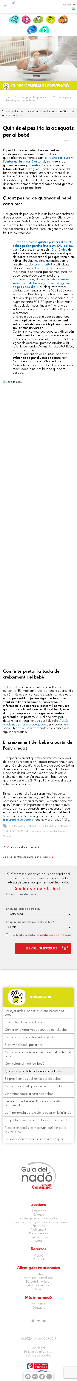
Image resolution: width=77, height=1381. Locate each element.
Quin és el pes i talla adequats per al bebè (34, 1071)
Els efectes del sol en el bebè (24, 1022)
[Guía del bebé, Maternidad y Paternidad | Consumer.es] (13, 6)
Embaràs (26, 20)
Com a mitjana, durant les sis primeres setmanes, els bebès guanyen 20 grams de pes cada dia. (41, 283)
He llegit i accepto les (41, 935)
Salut (32, 30)
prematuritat (43, 264)
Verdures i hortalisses (38, 1278)
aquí (19, 115)
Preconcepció (14, 20)
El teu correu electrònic (21, 894)
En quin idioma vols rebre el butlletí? (30, 922)
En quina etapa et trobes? (23, 909)
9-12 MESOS (22, 831)
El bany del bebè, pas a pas (24, 1045)
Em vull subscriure (41, 948)
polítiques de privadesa (55, 935)
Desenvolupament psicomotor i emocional (38, 1222)
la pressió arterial (31, 161)
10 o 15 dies (58, 249)
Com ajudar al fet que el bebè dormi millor (34, 1086)
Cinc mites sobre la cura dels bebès (29, 1094)
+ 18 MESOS (16, 826)
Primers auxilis (44, 30)
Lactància (59, 831)
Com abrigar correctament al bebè (29, 1037)
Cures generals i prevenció (38, 1218)
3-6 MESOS (61, 826)
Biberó (49, 831)
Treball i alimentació (38, 1285)
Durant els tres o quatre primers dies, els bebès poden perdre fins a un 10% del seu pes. (43, 246)
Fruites (38, 1274)
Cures (51, 20)
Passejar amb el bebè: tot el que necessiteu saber (34, 1012)
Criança (57, 30)
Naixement (38, 20)
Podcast (38, 1259)
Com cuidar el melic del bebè (23, 847)
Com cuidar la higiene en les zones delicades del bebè (38, 1054)
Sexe (38, 1289)
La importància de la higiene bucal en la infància (38, 1112)
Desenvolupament (20, 30)
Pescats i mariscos (38, 1281)
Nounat (7, 836)
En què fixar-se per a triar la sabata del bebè (36, 1120)
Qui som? (38, 1304)
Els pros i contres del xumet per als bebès (26, 857)
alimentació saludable (18, 819)
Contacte (38, 1307)
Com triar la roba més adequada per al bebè (36, 1029)
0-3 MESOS (30, 826)
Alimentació (63, 20)
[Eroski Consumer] (73, 10)
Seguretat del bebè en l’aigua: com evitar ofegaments (33, 1103)
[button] (67, 5)
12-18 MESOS (46, 826)
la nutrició (36, 165)
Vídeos (38, 1255)
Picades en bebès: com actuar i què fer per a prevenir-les (35, 1129)
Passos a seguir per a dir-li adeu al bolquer (34, 1139)
